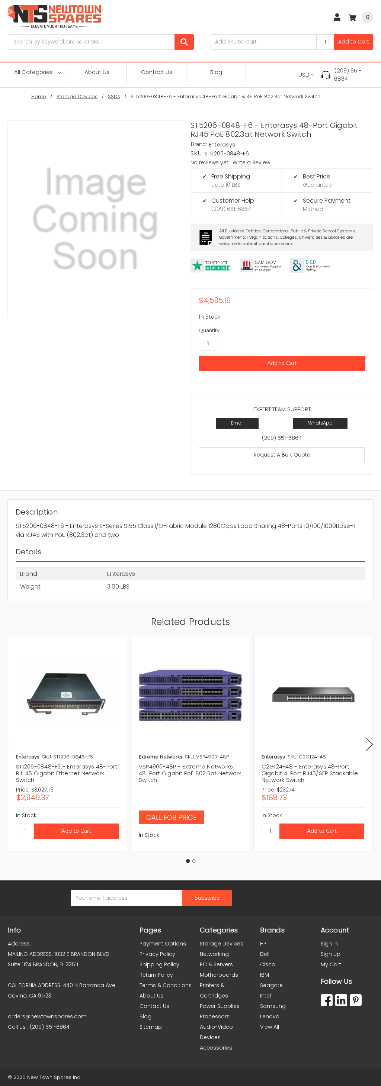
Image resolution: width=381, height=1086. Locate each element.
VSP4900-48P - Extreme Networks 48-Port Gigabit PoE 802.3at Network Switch (190, 773)
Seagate (271, 985)
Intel (265, 995)
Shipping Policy (159, 964)
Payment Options (163, 943)
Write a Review (251, 162)
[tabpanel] (67, 743)
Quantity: (210, 330)
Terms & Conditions (166, 985)
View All (269, 1027)
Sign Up (330, 954)
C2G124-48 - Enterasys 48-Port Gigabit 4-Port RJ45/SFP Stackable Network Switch (310, 773)
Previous (9, 744)
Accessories (216, 1047)
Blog (216, 72)
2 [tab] (194, 861)
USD (304, 74)
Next (369, 744)
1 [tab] (188, 861)
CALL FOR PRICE (171, 817)
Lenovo (269, 1016)
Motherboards (219, 975)
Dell (264, 954)
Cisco (267, 964)
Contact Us (156, 72)
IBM (264, 975)
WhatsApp (320, 423)
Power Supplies (220, 1006)
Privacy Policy (157, 954)
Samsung (273, 1006)
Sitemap (151, 1027)
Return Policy (156, 975)
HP (263, 943)
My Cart (331, 964)
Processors (215, 1016)
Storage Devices (221, 943)
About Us (96, 72)
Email (237, 423)
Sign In (329, 943)
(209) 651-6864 (348, 75)
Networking (214, 954)
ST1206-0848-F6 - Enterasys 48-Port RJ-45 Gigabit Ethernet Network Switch (67, 773)
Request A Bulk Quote (282, 454)
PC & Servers (216, 964)
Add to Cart (353, 41)
